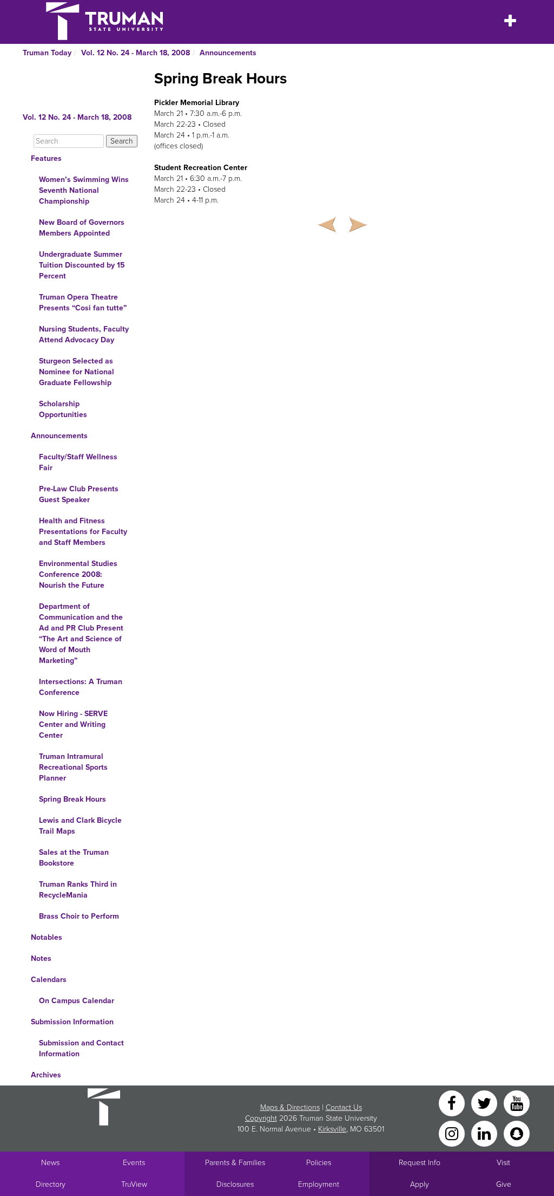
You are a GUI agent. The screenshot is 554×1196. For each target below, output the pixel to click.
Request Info (419, 1162)
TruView (134, 1184)
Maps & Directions (290, 1107)
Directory (50, 1184)
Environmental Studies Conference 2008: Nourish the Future (78, 574)
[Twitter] (485, 1102)
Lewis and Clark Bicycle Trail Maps (80, 826)
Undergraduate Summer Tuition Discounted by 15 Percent (82, 265)
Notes (41, 958)
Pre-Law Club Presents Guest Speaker (78, 494)
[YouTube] (517, 1102)
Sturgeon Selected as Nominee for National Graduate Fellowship (76, 371)
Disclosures (235, 1184)
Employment (318, 1184)
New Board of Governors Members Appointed (81, 228)
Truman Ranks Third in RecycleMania (78, 890)
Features (46, 158)
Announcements (228, 52)
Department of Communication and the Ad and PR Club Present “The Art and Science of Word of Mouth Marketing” (81, 633)
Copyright (261, 1118)
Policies (318, 1162)
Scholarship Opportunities (63, 409)
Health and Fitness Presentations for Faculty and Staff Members (83, 531)
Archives (46, 1075)
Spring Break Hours (72, 799)
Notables (46, 937)
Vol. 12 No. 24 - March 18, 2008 (135, 52)
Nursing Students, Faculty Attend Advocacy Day (84, 334)
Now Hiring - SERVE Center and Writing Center (73, 724)
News (50, 1162)
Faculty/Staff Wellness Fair (78, 462)
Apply (419, 1184)
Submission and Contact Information (81, 1048)
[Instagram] (453, 1133)
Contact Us (344, 1107)
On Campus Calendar (76, 1000)
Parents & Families (235, 1162)
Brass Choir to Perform (79, 916)
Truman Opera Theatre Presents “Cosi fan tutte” (83, 302)
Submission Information (72, 1021)
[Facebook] (453, 1102)
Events (134, 1162)
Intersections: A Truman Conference (80, 687)
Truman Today (47, 52)
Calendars (49, 979)
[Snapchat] (517, 1133)
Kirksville (332, 1129)
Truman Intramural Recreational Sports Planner (73, 767)
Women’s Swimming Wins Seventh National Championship (84, 190)
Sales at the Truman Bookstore (74, 858)
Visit (503, 1162)
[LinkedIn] (485, 1133)
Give (503, 1184)
